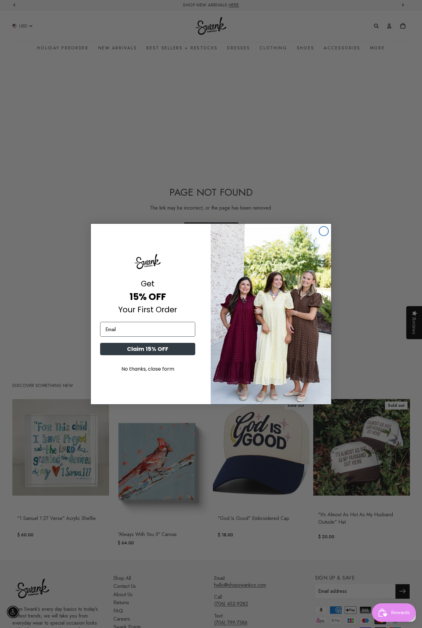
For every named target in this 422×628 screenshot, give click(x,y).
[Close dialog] (323, 231)
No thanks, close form (147, 368)
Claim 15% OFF (147, 349)
